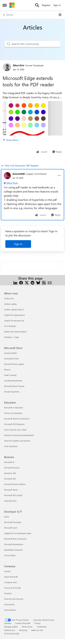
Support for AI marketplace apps (17, 533)
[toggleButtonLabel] (60, 14)
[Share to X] (27, 282)
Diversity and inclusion (13, 599)
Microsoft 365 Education (14, 424)
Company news (10, 582)
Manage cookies (11, 626)
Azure (6, 516)
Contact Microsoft (22, 623)
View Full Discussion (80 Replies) (21, 165)
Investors (8, 593)
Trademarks (41, 626)
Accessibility (9, 604)
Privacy (37, 623)
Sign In (57, 5)
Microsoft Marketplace (13, 544)
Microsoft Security (11, 467)
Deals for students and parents (17, 440)
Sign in (18, 244)
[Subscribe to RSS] (44, 282)
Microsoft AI (9, 462)
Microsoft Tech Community (15, 538)
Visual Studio (9, 555)
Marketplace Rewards (13, 550)
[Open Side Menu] (4, 5)
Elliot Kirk (18, 65)
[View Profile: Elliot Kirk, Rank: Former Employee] (7, 67)
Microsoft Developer (12, 522)
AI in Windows (10, 326)
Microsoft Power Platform (14, 484)
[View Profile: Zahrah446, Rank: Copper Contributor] (7, 175)
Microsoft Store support (14, 364)
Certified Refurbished (13, 380)
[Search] (37, 5)
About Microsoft (11, 576)
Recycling (23, 630)
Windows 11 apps (11, 337)
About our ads (37, 630)
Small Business (10, 500)
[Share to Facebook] (21, 282)
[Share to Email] (49, 282)
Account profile (10, 353)
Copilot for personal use (14, 320)
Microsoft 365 (10, 478)
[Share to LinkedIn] (15, 282)
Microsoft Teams (11, 489)
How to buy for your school (15, 429)
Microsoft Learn (10, 527)
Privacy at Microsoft (12, 588)
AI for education (11, 446)
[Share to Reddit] (32, 282)
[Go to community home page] (12, 5)
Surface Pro (9, 298)
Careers (7, 571)
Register (46, 5)
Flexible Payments (11, 391)
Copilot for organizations (14, 315)
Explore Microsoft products (15, 331)
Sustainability (10, 610)
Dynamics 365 (10, 473)
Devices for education (13, 413)
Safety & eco (9, 630)
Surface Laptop (10, 304)
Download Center (11, 358)
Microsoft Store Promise (14, 386)
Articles (9, 14)
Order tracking (10, 375)
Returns (7, 369)
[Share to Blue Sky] (38, 282)
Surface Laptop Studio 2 (14, 309)
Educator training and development (19, 435)
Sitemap (7, 623)
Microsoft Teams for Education (16, 418)
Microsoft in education (13, 407)
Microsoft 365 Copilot (13, 495)
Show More (12, 140)
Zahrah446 (18, 173)
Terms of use (27, 626)
